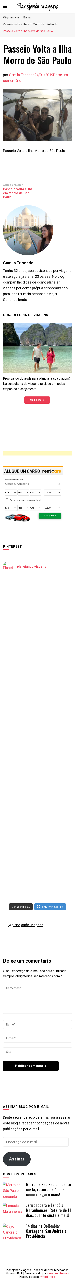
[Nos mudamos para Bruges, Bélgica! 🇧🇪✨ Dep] (37, 636)
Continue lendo (15, 300)
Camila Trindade (21, 75)
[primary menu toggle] (5, 6)
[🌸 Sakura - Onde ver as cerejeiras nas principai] (37, 595)
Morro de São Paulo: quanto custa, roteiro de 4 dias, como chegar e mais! (48, 1189)
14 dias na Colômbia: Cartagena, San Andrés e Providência (46, 1231)
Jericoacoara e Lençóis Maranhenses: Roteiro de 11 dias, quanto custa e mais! (48, 1210)
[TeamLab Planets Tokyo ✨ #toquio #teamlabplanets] (37, 758)
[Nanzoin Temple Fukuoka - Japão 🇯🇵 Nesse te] (37, 799)
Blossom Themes (58, 1273)
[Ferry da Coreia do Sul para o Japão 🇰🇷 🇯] (37, 677)
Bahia (27, 17)
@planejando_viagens (25, 925)
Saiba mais (37, 400)
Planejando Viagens (37, 6)
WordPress (48, 1276)
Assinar (17, 1159)
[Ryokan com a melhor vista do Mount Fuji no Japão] (37, 718)
